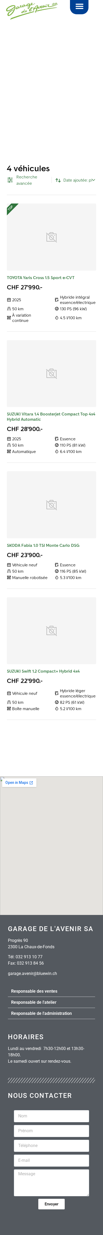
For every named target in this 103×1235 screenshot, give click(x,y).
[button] (79, 6)
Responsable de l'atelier (34, 1002)
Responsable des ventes (34, 991)
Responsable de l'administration (41, 1013)
